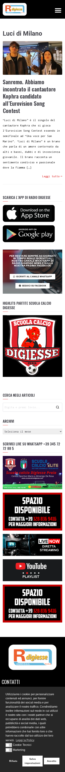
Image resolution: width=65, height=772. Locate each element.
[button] (58, 10)
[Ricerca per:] (32, 407)
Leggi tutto (51, 176)
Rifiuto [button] (13, 761)
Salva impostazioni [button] (32, 761)
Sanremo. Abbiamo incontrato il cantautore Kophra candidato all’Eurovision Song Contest (29, 96)
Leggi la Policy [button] (25, 740)
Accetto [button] (51, 761)
